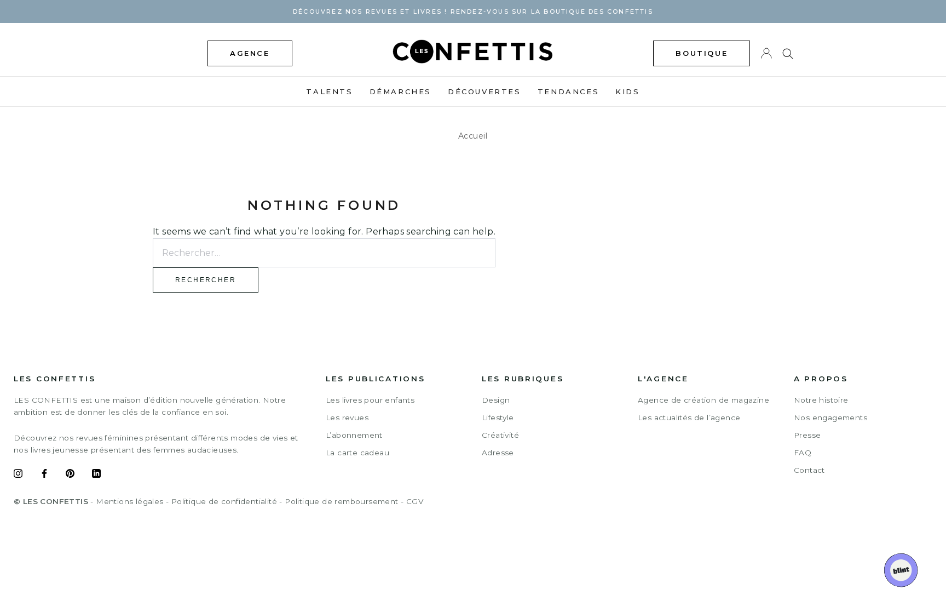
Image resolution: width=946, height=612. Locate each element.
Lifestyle (498, 417)
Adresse (498, 452)
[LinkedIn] (96, 475)
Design (496, 400)
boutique (702, 53)
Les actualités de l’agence (689, 417)
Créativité (500, 435)
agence (250, 53)
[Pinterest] (70, 475)
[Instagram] (18, 475)
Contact (809, 470)
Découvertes (484, 91)
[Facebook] (44, 475)
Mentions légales (129, 501)
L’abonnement (354, 435)
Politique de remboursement (341, 501)
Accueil (473, 136)
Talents (329, 91)
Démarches (400, 91)
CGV (414, 501)
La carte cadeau (357, 452)
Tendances (568, 91)
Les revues (347, 417)
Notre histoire (821, 400)
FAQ (802, 452)
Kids (627, 91)
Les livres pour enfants (370, 400)
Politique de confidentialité (224, 501)
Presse (807, 435)
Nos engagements (830, 417)
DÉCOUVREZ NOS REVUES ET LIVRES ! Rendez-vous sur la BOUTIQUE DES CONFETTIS (473, 11)
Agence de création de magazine (703, 400)
